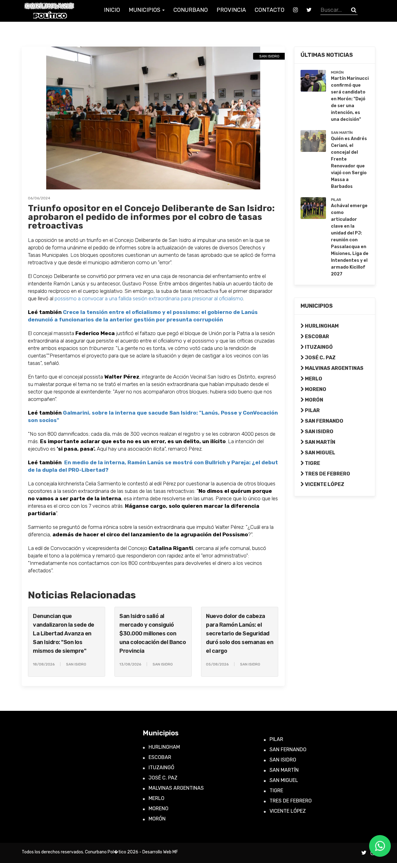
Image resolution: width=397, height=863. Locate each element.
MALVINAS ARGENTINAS (334, 368)
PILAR (312, 410)
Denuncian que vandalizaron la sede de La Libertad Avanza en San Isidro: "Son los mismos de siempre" (63, 633)
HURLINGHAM (321, 326)
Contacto (269, 10)
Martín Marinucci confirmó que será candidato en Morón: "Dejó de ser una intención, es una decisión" (350, 99)
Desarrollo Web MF (160, 852)
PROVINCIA (231, 10)
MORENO (315, 389)
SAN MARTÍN (319, 442)
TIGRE (312, 463)
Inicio (112, 10)
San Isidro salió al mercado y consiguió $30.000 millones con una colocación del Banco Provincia (152, 633)
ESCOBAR (316, 336)
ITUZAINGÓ (318, 347)
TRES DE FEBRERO (327, 474)
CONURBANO (190, 10)
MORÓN (313, 400)
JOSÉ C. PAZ (320, 358)
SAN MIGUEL (319, 453)
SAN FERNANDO (323, 421)
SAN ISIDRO (318, 431)
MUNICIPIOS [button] (145, 10)
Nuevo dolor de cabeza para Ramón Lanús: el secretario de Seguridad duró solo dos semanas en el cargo (239, 633)
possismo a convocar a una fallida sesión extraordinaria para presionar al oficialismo (149, 298)
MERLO (313, 379)
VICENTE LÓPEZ (324, 484)
